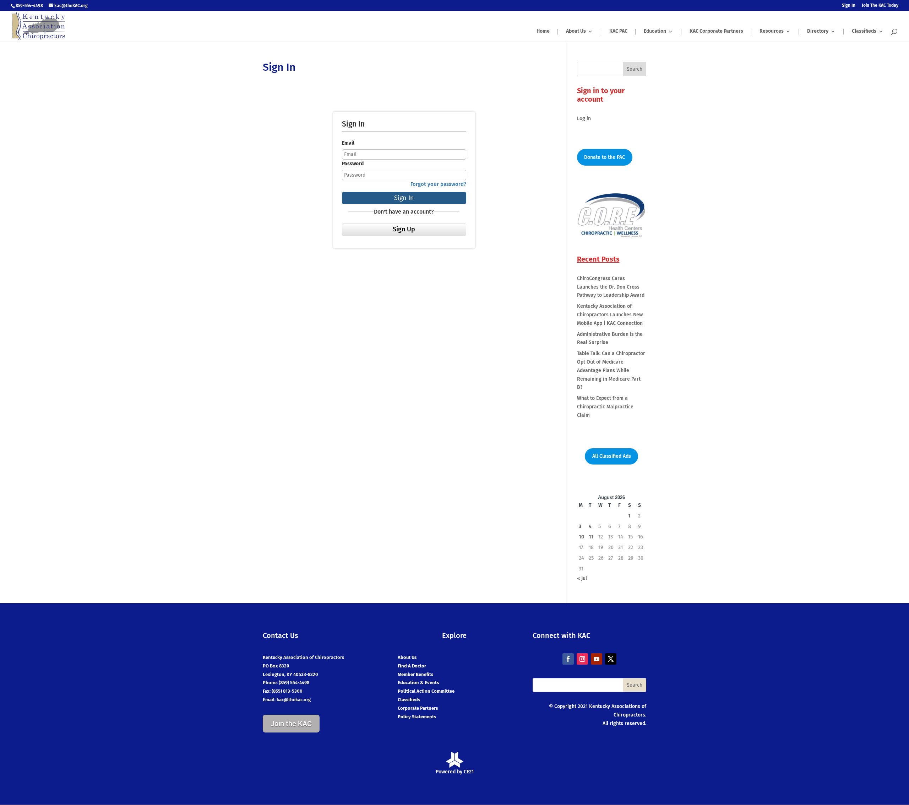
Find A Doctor (412, 666)
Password (353, 164)
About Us (576, 31)
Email (348, 143)
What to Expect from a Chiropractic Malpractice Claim (605, 406)
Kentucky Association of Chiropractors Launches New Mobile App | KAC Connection (610, 314)
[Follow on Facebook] (568, 659)
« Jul (582, 578)
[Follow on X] (610, 659)
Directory (817, 31)
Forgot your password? (438, 184)
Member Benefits (415, 674)
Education (655, 31)
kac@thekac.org (294, 699)
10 (581, 537)
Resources (772, 31)
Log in (584, 119)
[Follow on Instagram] (582, 659)
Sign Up (404, 229)
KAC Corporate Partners (716, 31)
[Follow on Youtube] (596, 659)
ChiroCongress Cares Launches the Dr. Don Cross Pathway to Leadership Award (610, 287)
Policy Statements (417, 716)
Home (543, 31)
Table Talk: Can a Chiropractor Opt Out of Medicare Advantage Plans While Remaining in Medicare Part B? (611, 370)
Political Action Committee (426, 691)
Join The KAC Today (880, 5)
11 (591, 537)
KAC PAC (618, 31)
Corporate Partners (418, 708)
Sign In (848, 5)
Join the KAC (291, 723)
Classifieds (864, 31)
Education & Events (418, 682)
